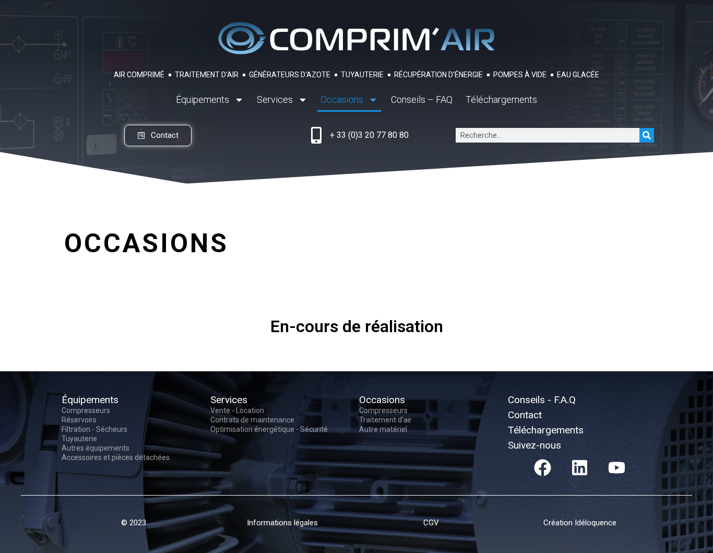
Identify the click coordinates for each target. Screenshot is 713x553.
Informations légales (282, 522)
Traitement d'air (385, 420)
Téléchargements (501, 99)
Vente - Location (237, 410)
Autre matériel (383, 429)
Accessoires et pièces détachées (116, 457)
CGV (431, 522)
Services (275, 99)
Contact (525, 415)
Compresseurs (86, 410)
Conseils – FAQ (422, 99)
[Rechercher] (646, 135)
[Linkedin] (580, 467)
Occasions (341, 99)
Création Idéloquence (579, 522)
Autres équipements (95, 448)
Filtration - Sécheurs (94, 429)
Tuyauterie (79, 438)
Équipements (202, 99)
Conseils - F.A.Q (542, 400)
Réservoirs (79, 420)
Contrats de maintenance (252, 420)
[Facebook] (543, 467)
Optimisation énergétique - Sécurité (269, 429)
